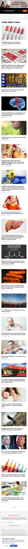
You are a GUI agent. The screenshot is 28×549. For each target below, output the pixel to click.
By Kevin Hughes (4, 384)
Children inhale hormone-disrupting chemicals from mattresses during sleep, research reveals (13, 334)
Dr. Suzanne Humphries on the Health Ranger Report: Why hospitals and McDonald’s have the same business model (13, 381)
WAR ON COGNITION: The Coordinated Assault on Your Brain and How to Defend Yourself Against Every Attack (13, 114)
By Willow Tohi (4, 454)
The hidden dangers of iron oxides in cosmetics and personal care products (11, 43)
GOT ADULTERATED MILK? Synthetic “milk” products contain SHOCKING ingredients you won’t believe (12, 499)
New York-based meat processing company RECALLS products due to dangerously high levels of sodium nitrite (12, 287)
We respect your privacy (14, 525)
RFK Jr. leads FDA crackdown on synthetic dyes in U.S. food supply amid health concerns (13, 452)
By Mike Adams (4, 117)
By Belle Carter (4, 431)
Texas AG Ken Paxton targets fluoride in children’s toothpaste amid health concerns (12, 213)
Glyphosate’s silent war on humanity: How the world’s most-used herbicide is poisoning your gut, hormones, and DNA (13, 263)
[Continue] (25, 522)
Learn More (6, 545)
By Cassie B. (3, 336)
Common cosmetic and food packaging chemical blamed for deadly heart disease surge (12, 405)
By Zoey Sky (3, 45)
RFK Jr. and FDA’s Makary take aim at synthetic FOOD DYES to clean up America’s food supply (13, 475)
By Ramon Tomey (4, 290)
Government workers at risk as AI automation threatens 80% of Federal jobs (12, 90)
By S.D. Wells (3, 69)
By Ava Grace (3, 140)
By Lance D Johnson (5, 265)
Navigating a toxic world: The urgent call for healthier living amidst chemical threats (12, 429)
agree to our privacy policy (8, 543)
